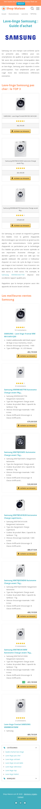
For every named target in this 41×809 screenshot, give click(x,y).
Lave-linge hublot (12, 774)
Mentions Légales (30, 794)
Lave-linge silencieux (13, 767)
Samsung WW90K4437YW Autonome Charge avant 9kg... (20, 391)
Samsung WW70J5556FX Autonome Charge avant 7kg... (19, 453)
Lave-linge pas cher (13, 755)
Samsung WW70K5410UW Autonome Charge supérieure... (20, 516)
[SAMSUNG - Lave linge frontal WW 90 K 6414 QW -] (20, 315)
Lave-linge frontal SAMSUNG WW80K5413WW (17, 726)
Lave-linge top (11, 770)
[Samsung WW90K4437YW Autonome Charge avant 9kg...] (20, 373)
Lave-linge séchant (12, 759)
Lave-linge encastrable (14, 763)
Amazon (21, 4)
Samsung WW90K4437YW (13, 275)
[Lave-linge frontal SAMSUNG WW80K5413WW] (20, 706)
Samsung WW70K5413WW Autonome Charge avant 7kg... (18, 651)
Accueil (4, 14)
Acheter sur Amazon (21, 131)
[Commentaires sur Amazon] (20, 121)
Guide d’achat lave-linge (14, 752)
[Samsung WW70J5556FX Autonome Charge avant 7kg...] (20, 442)
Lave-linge (24, 14)
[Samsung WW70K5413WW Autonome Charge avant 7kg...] (20, 634)
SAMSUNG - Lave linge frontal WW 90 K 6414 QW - (19, 335)
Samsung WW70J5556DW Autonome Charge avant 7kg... (20, 582)
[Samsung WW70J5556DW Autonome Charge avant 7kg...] (20, 570)
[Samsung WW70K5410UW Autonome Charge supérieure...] (20, 505)
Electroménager (14, 14)
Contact (20, 797)
